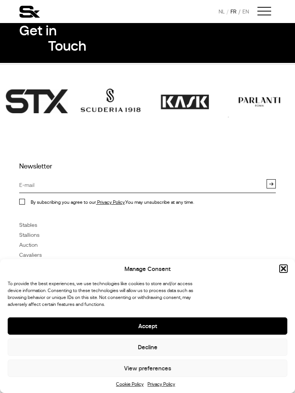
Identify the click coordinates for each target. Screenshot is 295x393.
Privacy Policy (161, 384)
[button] (283, 268)
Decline (147, 347)
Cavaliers (30, 255)
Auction (28, 245)
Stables (28, 225)
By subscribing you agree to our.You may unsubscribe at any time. (112, 202)
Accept (147, 326)
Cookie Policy (130, 384)
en (245, 11)
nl (222, 11)
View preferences (147, 368)
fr (233, 11)
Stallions (29, 235)
